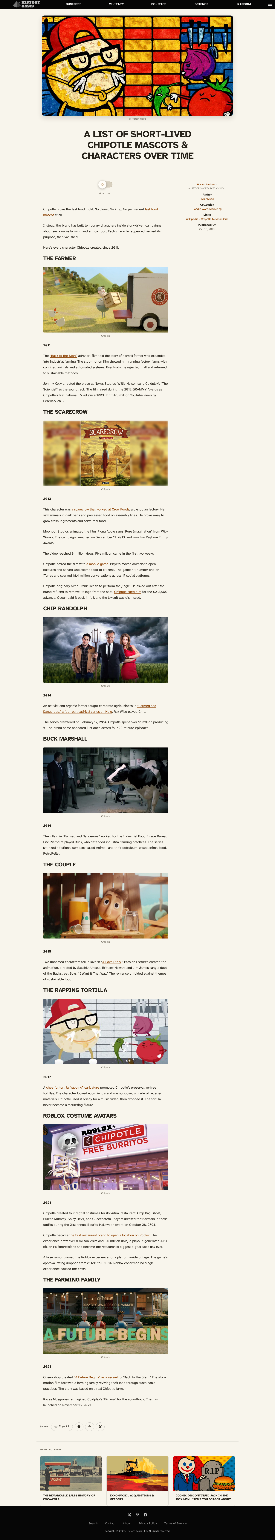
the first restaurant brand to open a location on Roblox (109, 1235)
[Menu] (270, 4)
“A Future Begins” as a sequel (96, 1377)
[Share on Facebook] (79, 1426)
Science (201, 4)
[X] (129, 1515)
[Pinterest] (137, 1515)
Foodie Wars (200, 209)
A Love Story (111, 962)
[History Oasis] (26, 4)
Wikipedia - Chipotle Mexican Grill (207, 219)
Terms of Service (175, 1523)
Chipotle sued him (127, 592)
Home (200, 184)
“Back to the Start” (63, 356)
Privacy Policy (147, 1523)
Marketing (215, 209)
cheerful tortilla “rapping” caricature (72, 1088)
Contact (110, 1523)
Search (93, 1523)
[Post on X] (100, 1426)
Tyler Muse (207, 199)
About (127, 1523)
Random (244, 4)
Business (73, 4)
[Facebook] (145, 1515)
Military (116, 4)
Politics (158, 4)
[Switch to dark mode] (105, 184)
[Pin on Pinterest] (89, 1426)
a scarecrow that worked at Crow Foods (100, 509)
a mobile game (97, 564)
